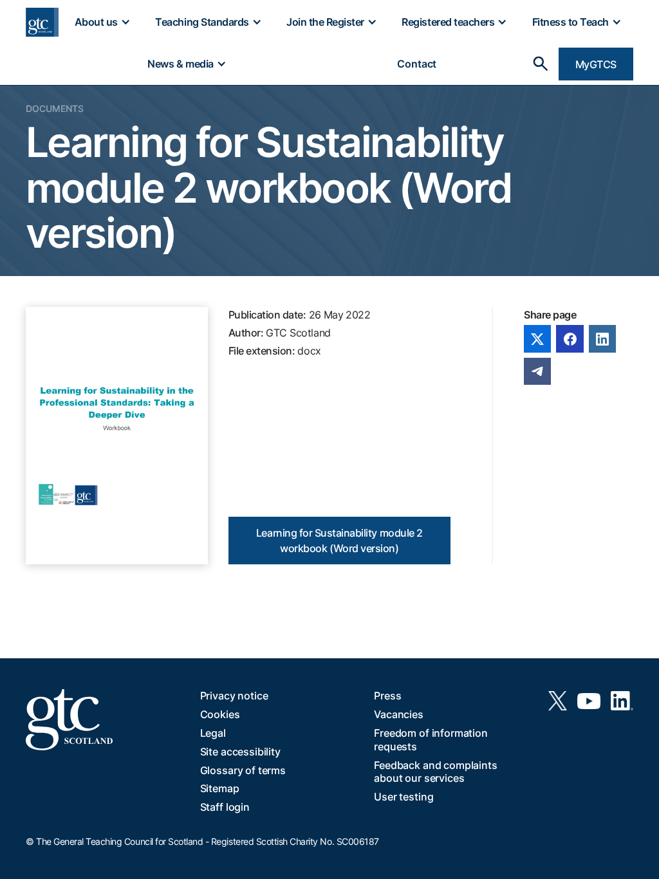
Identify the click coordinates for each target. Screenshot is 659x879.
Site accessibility (240, 751)
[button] (101, 22)
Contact (416, 63)
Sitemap (219, 788)
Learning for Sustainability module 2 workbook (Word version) (339, 540)
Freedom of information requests (430, 739)
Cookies (220, 714)
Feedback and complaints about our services (435, 772)
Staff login (225, 806)
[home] (42, 22)
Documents (55, 108)
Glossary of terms (243, 770)
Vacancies (398, 714)
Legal (213, 732)
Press (387, 695)
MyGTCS (596, 64)
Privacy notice (234, 695)
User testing (403, 796)
